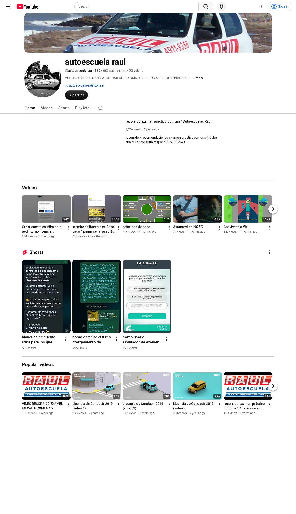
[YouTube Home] (27, 6)
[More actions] (68, 228)
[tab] (29, 108)
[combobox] (137, 6)
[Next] (273, 209)
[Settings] (261, 6)
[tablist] (148, 108)
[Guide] (8, 6)
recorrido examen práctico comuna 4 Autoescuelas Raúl (168, 121)
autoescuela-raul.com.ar (86, 85)
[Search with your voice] (221, 6)
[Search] (205, 6)
